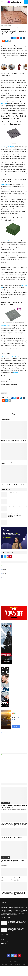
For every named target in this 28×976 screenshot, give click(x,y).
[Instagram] (15, 955)
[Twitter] (12, 955)
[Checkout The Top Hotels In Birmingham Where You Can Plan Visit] (20, 872)
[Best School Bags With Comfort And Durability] (4, 494)
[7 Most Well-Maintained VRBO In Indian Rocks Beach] (20, 832)
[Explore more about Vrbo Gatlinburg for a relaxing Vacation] (7, 872)
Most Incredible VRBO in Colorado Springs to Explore (7, 824)
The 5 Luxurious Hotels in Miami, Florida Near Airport (7, 893)
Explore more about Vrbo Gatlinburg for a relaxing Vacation (6, 879)
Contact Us (3, 943)
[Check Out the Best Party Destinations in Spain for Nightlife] (14, 795)
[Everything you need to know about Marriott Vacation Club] (14, 850)
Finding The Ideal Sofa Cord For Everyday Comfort (13, 484)
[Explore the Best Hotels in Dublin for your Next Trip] (7, 832)
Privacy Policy (4, 964)
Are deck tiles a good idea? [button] (8, 379)
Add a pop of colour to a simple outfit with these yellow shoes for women (17, 507)
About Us (3, 938)
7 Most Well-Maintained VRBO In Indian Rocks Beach (20, 838)
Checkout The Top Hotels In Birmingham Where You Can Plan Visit (20, 879)
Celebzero (15, 372)
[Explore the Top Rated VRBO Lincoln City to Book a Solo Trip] (20, 817)
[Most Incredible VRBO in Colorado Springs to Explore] (7, 817)
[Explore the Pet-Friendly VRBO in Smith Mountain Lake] (20, 886)
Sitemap (23, 964)
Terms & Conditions (5, 941)
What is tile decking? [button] (7, 381)
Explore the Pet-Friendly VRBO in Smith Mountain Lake (19, 893)
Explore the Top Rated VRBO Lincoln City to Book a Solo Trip (20, 824)
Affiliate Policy (11, 964)
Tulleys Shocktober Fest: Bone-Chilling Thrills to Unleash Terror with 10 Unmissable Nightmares (16, 929)
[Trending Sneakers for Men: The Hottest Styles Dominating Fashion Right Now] (4, 923)
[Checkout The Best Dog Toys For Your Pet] (4, 522)
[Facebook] (8, 955)
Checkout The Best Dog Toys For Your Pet (17, 521)
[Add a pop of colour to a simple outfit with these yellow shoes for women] (4, 508)
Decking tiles (4, 356)
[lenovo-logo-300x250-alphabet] (1, 565)
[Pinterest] (19, 955)
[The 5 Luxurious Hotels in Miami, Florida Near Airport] (7, 886)
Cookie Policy (17, 964)
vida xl (8, 29)
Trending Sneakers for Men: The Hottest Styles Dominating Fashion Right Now (17, 922)
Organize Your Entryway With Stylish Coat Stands (14, 407)
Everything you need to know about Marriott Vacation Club (12, 861)
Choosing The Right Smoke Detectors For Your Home (13, 440)
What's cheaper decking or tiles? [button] (10, 384)
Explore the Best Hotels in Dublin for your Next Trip (6, 838)
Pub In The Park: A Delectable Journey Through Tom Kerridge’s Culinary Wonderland (16, 515)
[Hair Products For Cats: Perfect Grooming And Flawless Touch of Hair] (4, 501)
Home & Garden (3, 29)
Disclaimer (3, 940)
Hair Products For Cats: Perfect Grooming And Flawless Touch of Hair (17, 500)
